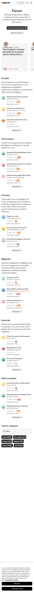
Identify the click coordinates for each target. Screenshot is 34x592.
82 (11, 69)
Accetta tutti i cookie (17, 589)
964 (10, 294)
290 (10, 232)
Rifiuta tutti (17, 583)
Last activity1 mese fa (13, 235)
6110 (17, 69)
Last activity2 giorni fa (13, 354)
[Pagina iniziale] (5, 3)
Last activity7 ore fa (12, 104)
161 (10, 169)
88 (9, 180)
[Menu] (31, 3)
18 (9, 124)
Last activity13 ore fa (13, 126)
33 (9, 341)
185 (10, 101)
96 (9, 363)
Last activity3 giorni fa (13, 366)
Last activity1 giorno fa (13, 182)
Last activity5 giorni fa (13, 296)
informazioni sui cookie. (12, 580)
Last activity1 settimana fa (14, 307)
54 (9, 221)
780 (10, 157)
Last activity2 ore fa (12, 159)
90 (9, 282)
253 (10, 305)
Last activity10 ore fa (13, 115)
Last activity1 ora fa (12, 343)
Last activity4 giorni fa (13, 223)
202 (10, 244)
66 (9, 352)
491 (10, 113)
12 (14, 113)
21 (15, 157)
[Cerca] (27, 3)
